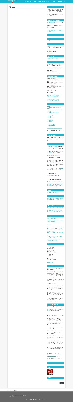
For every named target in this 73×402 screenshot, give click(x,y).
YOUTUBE (55, 146)
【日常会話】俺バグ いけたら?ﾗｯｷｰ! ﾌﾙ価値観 (55, 207)
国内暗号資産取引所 (50, 175)
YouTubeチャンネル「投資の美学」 (53, 58)
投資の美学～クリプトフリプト (35, 399)
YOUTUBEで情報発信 (51, 299)
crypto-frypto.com (50, 262)
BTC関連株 (39, 1)
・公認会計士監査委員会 (51, 125)
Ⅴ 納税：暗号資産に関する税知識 (53, 99)
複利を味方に (60, 1)
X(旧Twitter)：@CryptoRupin (52, 71)
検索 (48, 381)
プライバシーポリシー (18, 395)
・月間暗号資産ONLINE (51, 117)
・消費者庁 (49, 111)
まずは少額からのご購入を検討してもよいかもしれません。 (55, 169)
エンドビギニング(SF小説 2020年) (53, 192)
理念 (25, 1)
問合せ (28, 1)
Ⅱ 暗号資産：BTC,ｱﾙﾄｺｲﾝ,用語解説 (53, 95)
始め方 (31, 1)
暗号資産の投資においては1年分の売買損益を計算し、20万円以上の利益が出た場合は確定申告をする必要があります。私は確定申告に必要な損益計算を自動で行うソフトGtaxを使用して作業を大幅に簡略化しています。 (55, 184)
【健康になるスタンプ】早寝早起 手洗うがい (55, 211)
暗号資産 (35, 1)
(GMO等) (55, 175)
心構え (51, 1)
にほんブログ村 (49, 51)
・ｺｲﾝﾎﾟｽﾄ (49, 116)
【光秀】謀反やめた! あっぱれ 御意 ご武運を (54, 210)
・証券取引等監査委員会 (51, 124)
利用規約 (23, 395)
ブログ (51, 146)
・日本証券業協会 (50, 119)
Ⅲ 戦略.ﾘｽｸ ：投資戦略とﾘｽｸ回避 (53, 96)
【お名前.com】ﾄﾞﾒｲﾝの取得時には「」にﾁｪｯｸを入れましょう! (55, 199)
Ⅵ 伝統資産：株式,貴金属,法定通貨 (53, 100)
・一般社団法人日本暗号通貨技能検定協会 (54, 128)
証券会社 (43, 1)
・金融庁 (48, 106)
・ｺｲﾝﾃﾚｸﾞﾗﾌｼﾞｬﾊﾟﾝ (50, 115)
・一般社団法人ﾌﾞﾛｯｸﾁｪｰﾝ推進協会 (53, 112)
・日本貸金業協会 (50, 120)
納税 (54, 1)
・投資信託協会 (49, 121)
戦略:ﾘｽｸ (47, 1)
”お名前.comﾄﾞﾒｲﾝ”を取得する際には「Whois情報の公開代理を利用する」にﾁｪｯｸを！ (55, 230)
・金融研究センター (50, 126)
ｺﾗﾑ (56, 1)
